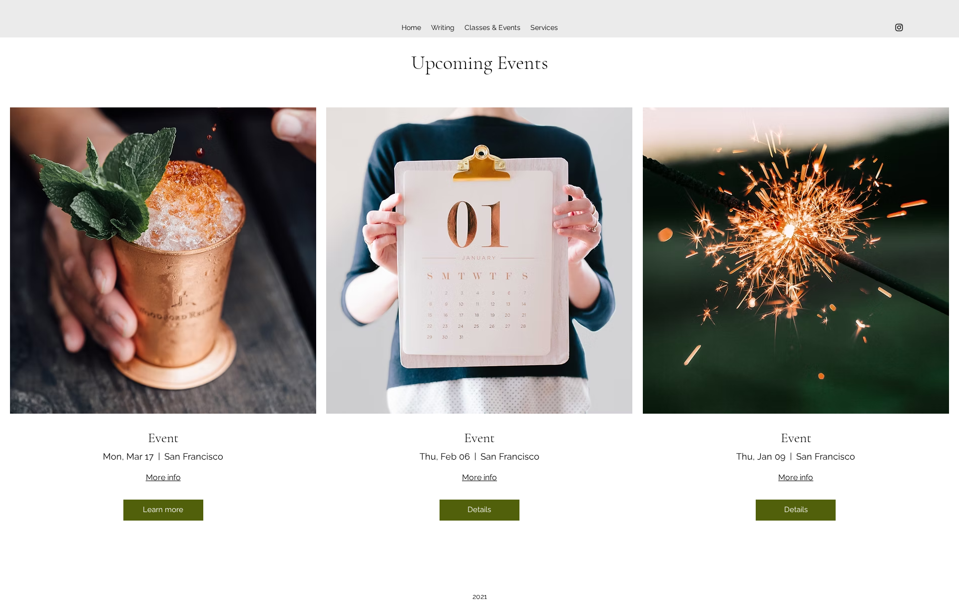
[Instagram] (899, 27)
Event (163, 438)
